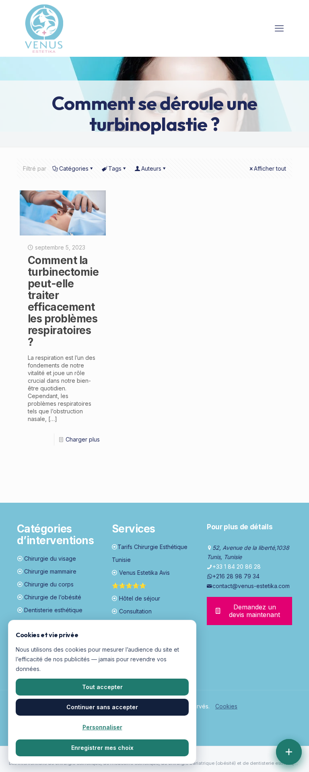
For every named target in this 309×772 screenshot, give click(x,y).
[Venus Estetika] (44, 28)
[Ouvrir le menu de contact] (289, 752)
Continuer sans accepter (102, 707)
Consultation (135, 611)
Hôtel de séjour (139, 598)
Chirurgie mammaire (50, 571)
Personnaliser (102, 727)
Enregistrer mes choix (102, 747)
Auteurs (151, 168)
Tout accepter (102, 686)
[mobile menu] (279, 28)
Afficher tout (270, 168)
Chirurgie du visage (50, 558)
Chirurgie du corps (49, 584)
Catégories (74, 168)
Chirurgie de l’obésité (52, 597)
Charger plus (83, 439)
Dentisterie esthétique (53, 610)
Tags (115, 168)
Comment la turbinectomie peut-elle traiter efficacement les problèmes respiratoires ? (63, 301)
